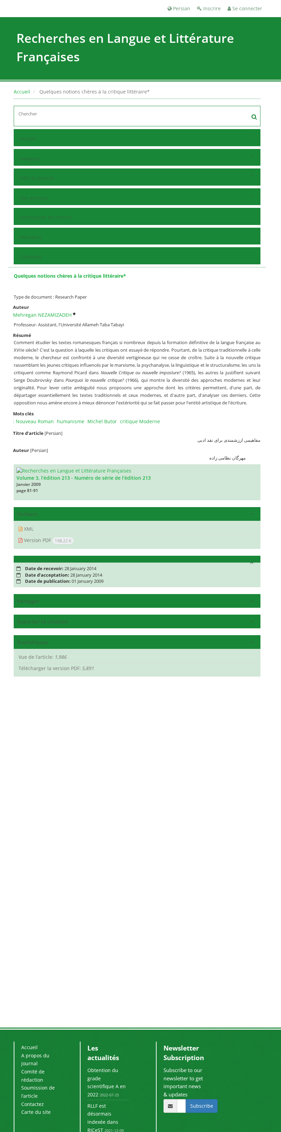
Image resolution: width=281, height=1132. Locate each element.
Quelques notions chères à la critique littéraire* (70, 276)
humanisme (70, 421)
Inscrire (211, 8)
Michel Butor (102, 421)
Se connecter (246, 8)
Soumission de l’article (45, 217)
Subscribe (201, 1106)
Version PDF (47, 540)
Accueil (22, 91)
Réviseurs (31, 237)
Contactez (31, 256)
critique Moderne (140, 421)
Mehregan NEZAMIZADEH (42, 315)
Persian (181, 8)
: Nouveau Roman (33, 421)
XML (28, 529)
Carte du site (36, 1112)
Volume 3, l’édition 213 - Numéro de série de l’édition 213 (83, 478)
